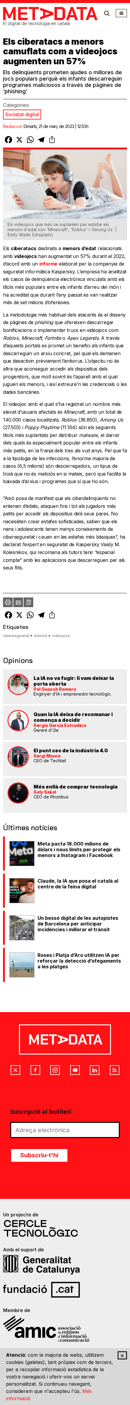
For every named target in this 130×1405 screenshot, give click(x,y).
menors (40, 635)
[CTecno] (65, 1228)
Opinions (18, 660)
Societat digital (22, 114)
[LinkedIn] (94, 1070)
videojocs (61, 635)
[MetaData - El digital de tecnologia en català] (50, 13)
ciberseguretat (16, 635)
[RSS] (114, 1070)
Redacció (12, 126)
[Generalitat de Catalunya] (65, 1265)
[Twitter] (15, 1070)
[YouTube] (75, 1070)
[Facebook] (35, 1070)
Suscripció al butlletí (40, 1111)
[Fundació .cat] (65, 1290)
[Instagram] (55, 1070)
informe (48, 264)
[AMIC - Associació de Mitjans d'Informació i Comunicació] (65, 1328)
